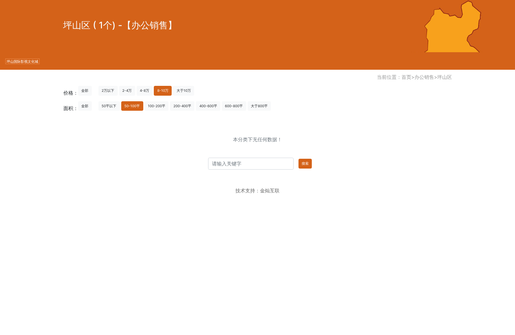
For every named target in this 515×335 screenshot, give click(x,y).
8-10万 (163, 90)
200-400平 (182, 106)
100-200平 (156, 106)
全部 (84, 90)
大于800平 (259, 106)
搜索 (305, 163)
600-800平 (234, 106)
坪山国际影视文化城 (22, 61)
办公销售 (424, 77)
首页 (406, 77)
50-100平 (132, 106)
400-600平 (208, 106)
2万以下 (108, 90)
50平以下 (109, 106)
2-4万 (127, 90)
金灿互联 (270, 190)
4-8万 (144, 90)
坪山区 (444, 77)
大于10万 (184, 90)
